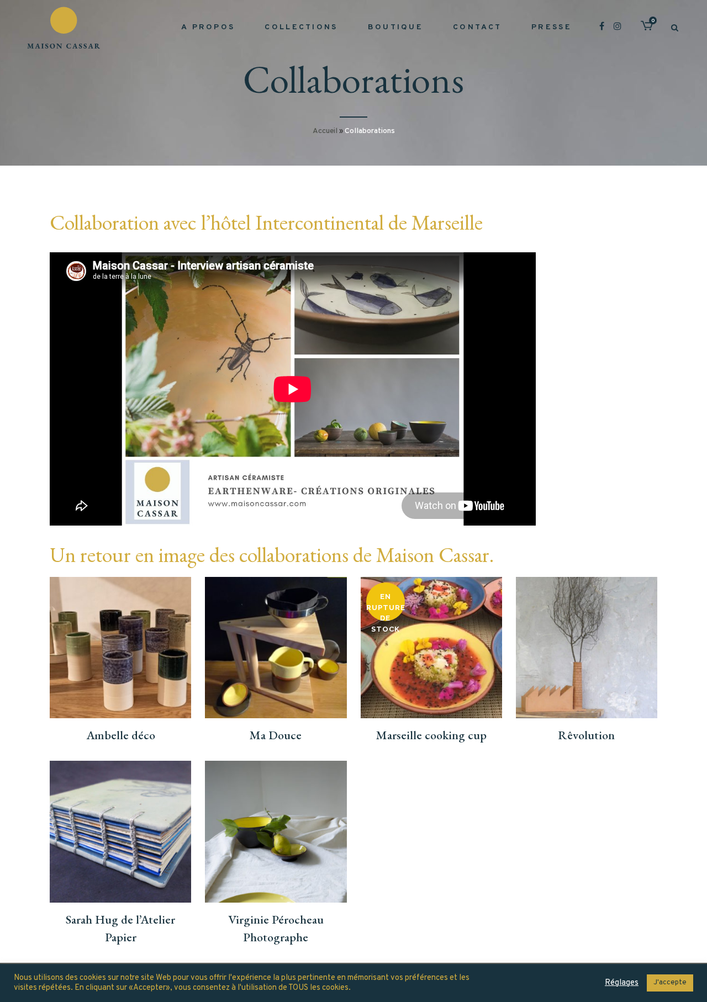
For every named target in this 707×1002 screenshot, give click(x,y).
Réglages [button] (622, 983)
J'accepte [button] (670, 982)
